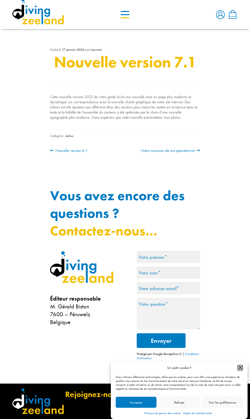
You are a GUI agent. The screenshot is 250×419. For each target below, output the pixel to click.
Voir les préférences (222, 402)
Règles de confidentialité (197, 413)
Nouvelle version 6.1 (71, 150)
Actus (69, 136)
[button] (240, 367)
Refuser (179, 402)
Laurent (96, 49)
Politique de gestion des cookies (162, 413)
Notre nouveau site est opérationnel (168, 150)
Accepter (136, 402)
